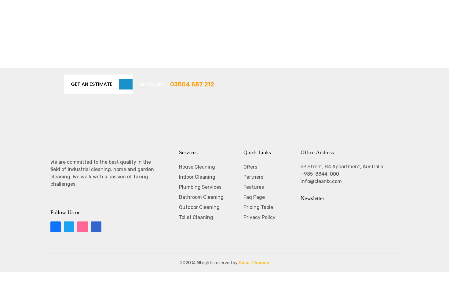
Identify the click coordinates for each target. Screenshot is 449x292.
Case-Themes (254, 262)
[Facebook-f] (55, 226)
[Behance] (96, 226)
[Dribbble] (82, 226)
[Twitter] (69, 226)
